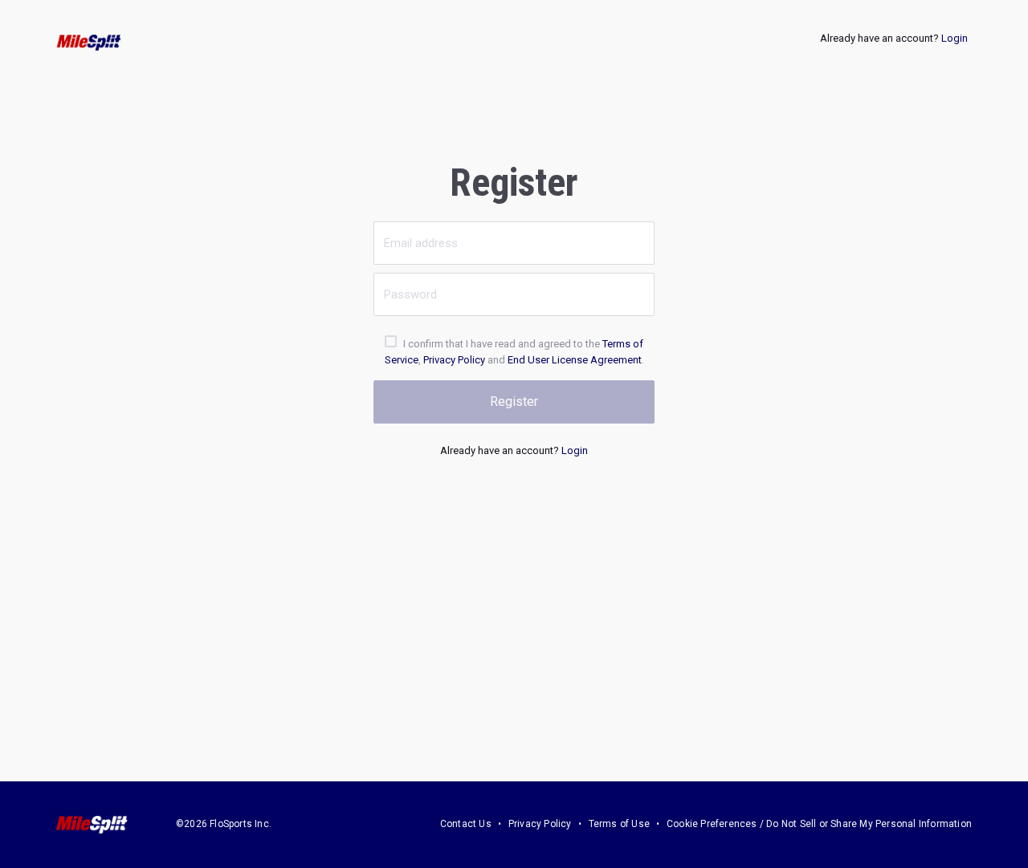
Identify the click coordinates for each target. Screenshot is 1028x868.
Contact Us (466, 823)
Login (954, 38)
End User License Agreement (575, 360)
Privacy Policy (454, 360)
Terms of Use (619, 823)
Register (514, 401)
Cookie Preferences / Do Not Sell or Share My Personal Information (819, 823)
